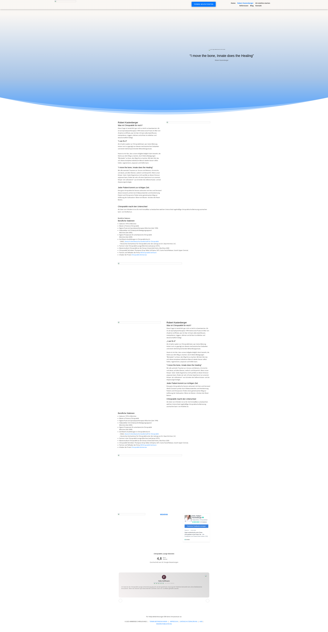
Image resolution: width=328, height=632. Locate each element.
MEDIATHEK (164, 514)
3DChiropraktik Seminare (148, 253)
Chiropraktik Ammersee (139, 255)
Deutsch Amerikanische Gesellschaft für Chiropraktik (142, 241)
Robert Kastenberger (245, 3)
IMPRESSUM (174, 621)
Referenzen (243, 6)
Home (233, 3)
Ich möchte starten (262, 3)
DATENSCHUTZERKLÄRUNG (188, 621)
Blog (252, 6)
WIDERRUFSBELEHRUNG (164, 624)
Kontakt (258, 6)
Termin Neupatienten (203, 4)
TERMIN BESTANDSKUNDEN (158, 621)
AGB (201, 621)
